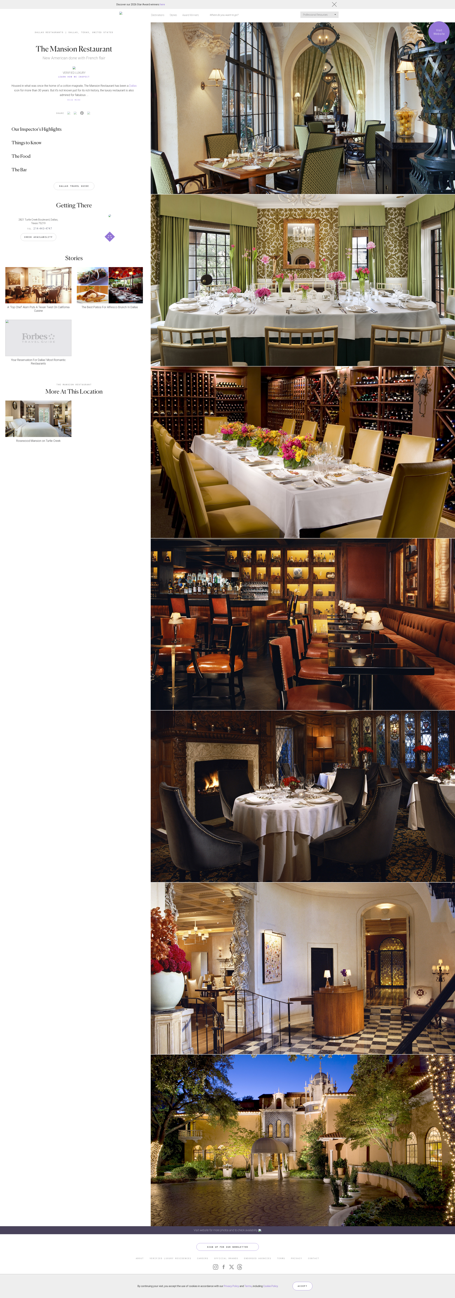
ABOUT (140, 1258)
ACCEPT (302, 1286)
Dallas (133, 85)
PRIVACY (296, 1258)
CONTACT (313, 1258)
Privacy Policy (231, 1286)
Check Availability (38, 237)
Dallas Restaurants (49, 32)
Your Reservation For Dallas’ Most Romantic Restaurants (38, 361)
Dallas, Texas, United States (91, 32)
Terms (248, 1286)
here (162, 4)
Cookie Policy (270, 1286)
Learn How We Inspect (74, 76)
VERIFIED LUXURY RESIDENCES (170, 1258)
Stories (173, 15)
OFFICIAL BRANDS (226, 1258)
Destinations (157, 15)
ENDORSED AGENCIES (257, 1258)
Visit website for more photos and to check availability (226, 1230)
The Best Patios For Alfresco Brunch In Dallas (110, 307)
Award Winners (190, 15)
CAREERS (202, 1258)
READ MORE (74, 99)
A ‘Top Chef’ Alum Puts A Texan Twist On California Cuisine (38, 308)
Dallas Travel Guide (74, 186)
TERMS (281, 1258)
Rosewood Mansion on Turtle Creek (38, 440)
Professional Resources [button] (315, 14)
